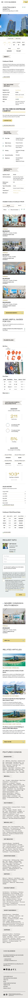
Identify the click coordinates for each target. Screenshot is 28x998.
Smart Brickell (9, 788)
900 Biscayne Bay (15, 860)
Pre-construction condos (10, 978)
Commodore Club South (10, 847)
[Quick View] (17, 226)
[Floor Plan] (18, 249)
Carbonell (5, 826)
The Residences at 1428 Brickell (13, 790)
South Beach (18, 90)
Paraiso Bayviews (10, 766)
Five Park (16, 815)
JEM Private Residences (13, 868)
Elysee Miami (11, 767)
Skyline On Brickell (17, 784)
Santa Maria (9, 784)
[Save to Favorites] (23, 7)
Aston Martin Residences (12, 865)
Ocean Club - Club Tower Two (12, 846)
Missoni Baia (11, 769)
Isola (15, 830)
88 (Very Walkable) (19, 97)
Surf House (12, 938)
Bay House (8, 765)
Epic (6, 861)
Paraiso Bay (14, 765)
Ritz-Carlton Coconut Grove (12, 902)
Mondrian (14, 809)
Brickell (7, 776)
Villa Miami (21, 772)
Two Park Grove (13, 892)
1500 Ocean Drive (12, 811)
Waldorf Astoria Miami (13, 862)
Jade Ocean (17, 915)
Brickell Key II (6, 829)
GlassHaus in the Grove (11, 899)
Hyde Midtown (16, 878)
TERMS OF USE (6, 984)
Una (14, 788)
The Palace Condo (13, 786)
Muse (8, 917)
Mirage (10, 935)
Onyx (16, 772)
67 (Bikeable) (15, 192)
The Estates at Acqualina (13, 918)
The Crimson (16, 763)
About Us (5, 979)
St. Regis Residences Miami (12, 797)
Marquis (10, 861)
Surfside (7, 929)
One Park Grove (6, 892)
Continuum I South (7, 807)
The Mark (7, 780)
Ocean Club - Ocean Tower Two (12, 850)
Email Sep (11, 551)
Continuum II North (15, 807)
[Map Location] (20, 226)
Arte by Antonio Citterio (8, 934)
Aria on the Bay (8, 763)
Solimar (15, 936)
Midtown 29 (12, 882)
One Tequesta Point (14, 828)
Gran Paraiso (18, 767)
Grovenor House (10, 900)
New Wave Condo (17, 762)
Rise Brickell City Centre (12, 787)
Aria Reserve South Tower (12, 770)
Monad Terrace (9, 815)
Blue (19, 770)
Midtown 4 (10, 878)
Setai (6, 811)
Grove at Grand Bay (14, 893)
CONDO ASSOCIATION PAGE (9, 983)
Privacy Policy (9, 578)
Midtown (7, 874)
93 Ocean (8, 942)
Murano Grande (12, 812)
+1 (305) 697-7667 (7, 959)
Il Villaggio (19, 811)
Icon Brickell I (14, 796)
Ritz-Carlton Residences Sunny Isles (13, 922)
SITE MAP (5, 986)
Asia (8, 826)
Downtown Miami (9, 855)
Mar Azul (9, 849)
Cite (3, 760)
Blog (4, 981)
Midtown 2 (5, 878)
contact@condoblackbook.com (10, 960)
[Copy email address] (15, 551)
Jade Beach (11, 915)
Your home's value (8, 976)
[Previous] (1, 25)
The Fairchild (12, 896)
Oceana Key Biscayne (7, 843)
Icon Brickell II (11, 783)
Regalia (8, 921)
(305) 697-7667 (12, 549)
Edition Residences (10, 772)
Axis (3, 780)
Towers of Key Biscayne (14, 851)
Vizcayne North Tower (11, 869)
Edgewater (7, 756)
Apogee (9, 809)
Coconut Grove (9, 887)
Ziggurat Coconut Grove (11, 904)
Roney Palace (16, 816)
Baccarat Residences (11, 794)
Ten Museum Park (6, 860)
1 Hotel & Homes (10, 814)
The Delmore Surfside (13, 941)
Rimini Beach (10, 936)
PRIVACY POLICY (7, 988)
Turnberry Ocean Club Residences (15, 925)
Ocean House (9, 816)
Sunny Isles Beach (10, 910)
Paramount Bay (8, 762)
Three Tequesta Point (15, 826)
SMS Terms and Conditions (15, 589)
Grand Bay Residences (11, 844)
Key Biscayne (8, 839)
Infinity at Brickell (14, 780)
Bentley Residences (7, 914)
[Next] (26, 25)
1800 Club (7, 760)
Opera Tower (13, 760)
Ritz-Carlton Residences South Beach (16, 818)
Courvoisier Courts (9, 830)
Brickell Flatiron (10, 793)
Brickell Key (8, 822)
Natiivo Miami (9, 864)
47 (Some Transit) (16, 190)
